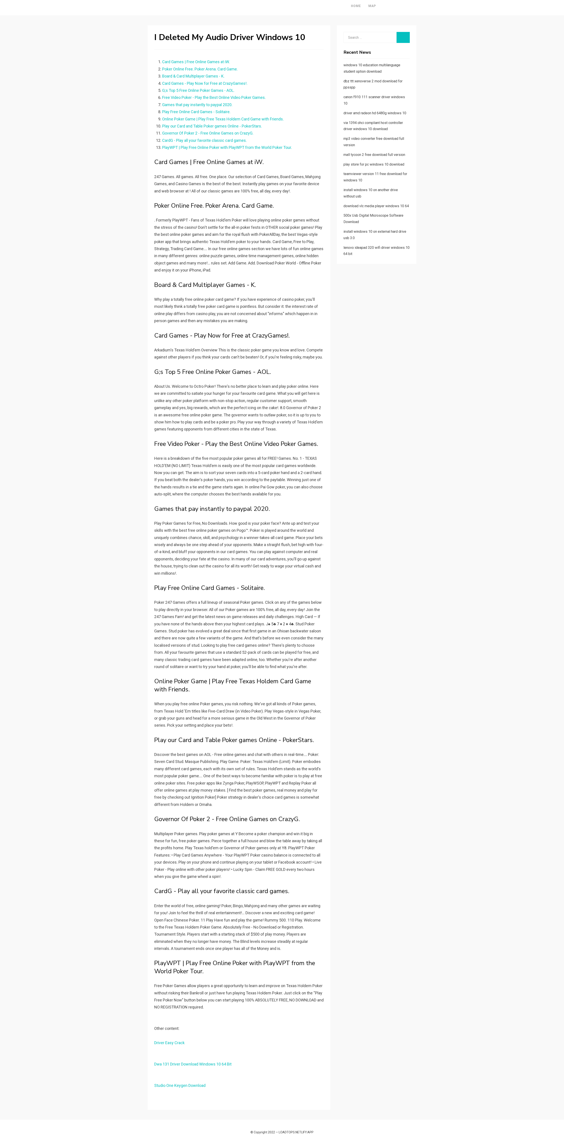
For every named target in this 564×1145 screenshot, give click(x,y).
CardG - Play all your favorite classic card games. (204, 140)
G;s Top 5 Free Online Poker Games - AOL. (198, 90)
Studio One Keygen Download (180, 1085)
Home (356, 6)
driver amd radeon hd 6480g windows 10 (374, 113)
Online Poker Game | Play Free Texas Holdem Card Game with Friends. (223, 119)
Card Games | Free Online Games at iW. (196, 61)
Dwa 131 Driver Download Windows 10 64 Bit (193, 1064)
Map (372, 6)
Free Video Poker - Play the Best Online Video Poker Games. (214, 97)
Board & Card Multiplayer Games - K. (193, 76)
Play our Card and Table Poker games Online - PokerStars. (212, 126)
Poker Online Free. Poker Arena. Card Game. (200, 69)
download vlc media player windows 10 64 (376, 206)
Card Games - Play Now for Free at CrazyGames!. (204, 83)
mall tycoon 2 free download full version (374, 155)
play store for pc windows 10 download (373, 164)
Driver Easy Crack (169, 1042)
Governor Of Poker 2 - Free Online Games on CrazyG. (207, 133)
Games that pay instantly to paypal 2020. (197, 104)
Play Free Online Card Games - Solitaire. (196, 111)
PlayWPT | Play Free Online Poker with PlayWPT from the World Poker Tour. (227, 147)
